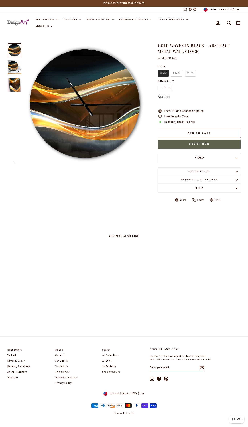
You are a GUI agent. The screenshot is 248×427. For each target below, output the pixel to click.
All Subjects (109, 366)
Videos (59, 349)
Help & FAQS (62, 372)
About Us (42, 26)
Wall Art (71, 19)
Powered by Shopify (124, 413)
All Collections (110, 355)
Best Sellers (45, 19)
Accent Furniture (171, 19)
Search (106, 349)
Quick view (35, 298)
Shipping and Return (199, 179)
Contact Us (61, 366)
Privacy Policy (63, 382)
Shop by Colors (111, 372)
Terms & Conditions (66, 377)
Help (199, 188)
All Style (107, 361)
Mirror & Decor (99, 19)
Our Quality (61, 361)
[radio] (163, 73)
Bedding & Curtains (134, 19)
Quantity (166, 81)
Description (199, 171)
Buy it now (199, 144)
